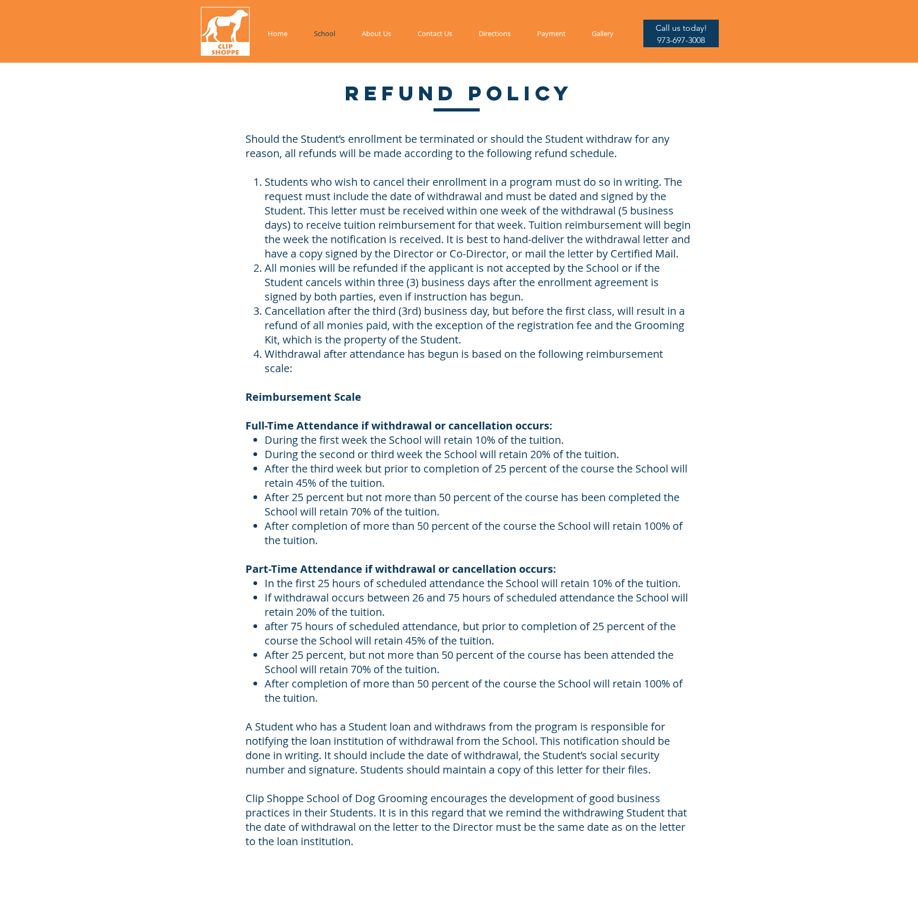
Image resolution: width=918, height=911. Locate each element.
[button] (681, 28)
